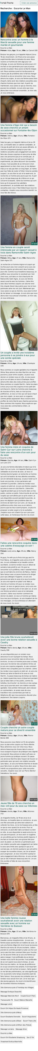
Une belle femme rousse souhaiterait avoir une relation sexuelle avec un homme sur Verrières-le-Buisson (16, 922)
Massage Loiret (6, 1004)
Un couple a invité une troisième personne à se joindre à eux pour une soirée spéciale (18, 355)
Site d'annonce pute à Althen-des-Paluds (16, 1025)
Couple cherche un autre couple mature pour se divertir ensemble (18, 728)
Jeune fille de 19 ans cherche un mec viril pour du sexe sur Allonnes (19, 804)
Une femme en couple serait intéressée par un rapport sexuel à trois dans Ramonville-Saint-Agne (19, 250)
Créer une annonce (29, 3)
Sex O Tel (30, 1037)
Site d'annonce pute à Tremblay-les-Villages (17, 987)
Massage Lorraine (7, 1029)
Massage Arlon (21, 1029)
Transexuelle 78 (7, 1000)
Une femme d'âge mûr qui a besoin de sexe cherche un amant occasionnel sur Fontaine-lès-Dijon (19, 128)
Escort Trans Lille (29, 1021)
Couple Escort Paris (28, 996)
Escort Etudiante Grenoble (10, 1017)
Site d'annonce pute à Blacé (11, 1021)
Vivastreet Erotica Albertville (11, 1042)
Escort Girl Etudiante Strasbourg (13, 1037)
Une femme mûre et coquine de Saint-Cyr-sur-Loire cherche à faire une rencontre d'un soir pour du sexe (18, 451)
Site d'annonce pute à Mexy (11, 1012)
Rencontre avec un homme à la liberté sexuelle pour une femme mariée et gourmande (17, 42)
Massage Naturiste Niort (10, 996)
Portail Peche (6, 3)
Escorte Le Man (6, 1033)
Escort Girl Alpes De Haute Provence (14, 1008)
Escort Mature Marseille (23, 1000)
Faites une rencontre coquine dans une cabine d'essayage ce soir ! (19, 544)
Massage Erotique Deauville (11, 992)
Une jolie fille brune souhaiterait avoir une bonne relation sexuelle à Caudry (19, 640)
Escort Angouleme (29, 1017)
